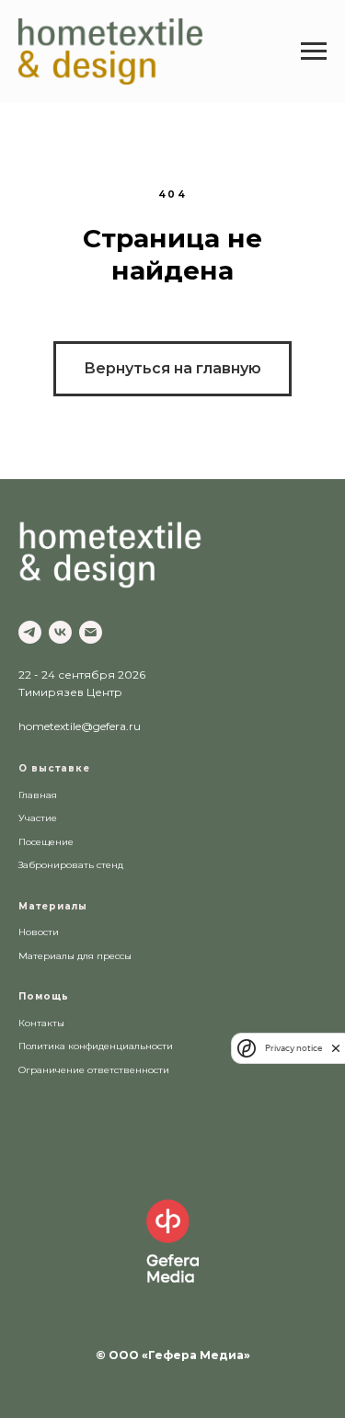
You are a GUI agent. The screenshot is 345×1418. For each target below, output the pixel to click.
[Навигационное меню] (314, 51)
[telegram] (29, 632)
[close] (335, 1048)
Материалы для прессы (75, 956)
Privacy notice (293, 1048)
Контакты (41, 1023)
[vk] (60, 632)
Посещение (46, 842)
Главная (37, 795)
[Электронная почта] (90, 632)
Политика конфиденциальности (95, 1046)
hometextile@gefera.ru (79, 726)
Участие (37, 818)
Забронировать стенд (70, 865)
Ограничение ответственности (93, 1070)
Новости (38, 932)
